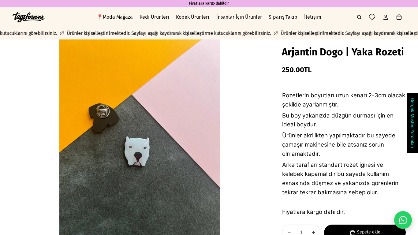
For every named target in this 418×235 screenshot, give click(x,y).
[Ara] (359, 17)
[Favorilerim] (372, 17)
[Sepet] (399, 17)
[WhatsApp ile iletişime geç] (403, 220)
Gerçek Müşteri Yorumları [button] (412, 123)
